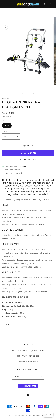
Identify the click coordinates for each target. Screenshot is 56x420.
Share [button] (7, 324)
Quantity (5, 131)
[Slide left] (22, 94)
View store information (14, 173)
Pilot (7, 125)
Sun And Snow (19, 415)
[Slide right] (34, 94)
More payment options (28, 159)
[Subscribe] (41, 377)
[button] (5, 4)
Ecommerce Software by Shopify (36, 415)
